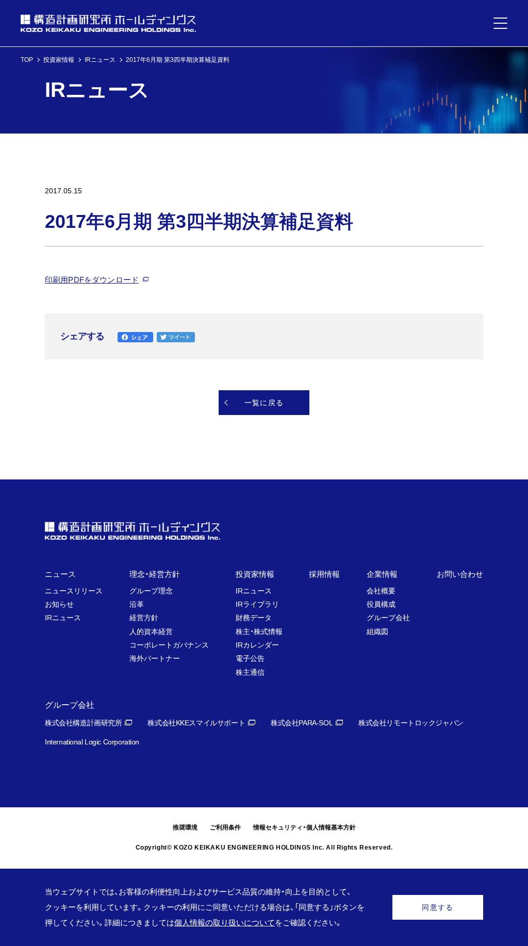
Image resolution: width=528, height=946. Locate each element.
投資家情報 (58, 59)
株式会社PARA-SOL (302, 723)
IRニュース (100, 59)
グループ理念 (151, 591)
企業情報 (382, 574)
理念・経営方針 (154, 574)
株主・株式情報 (259, 631)
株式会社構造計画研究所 (83, 723)
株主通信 (250, 672)
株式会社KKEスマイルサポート (196, 723)
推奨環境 (185, 827)
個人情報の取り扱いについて (224, 922)
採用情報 (324, 574)
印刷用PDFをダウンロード (92, 279)
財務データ (254, 617)
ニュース (60, 574)
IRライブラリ (257, 604)
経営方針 (143, 617)
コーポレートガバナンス (169, 645)
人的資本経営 (151, 631)
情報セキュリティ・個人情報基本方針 (304, 827)
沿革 (136, 604)
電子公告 (250, 658)
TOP (27, 59)
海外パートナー (154, 658)
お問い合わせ (460, 574)
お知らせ (59, 604)
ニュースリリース (74, 591)
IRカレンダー (257, 645)
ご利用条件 (225, 827)
